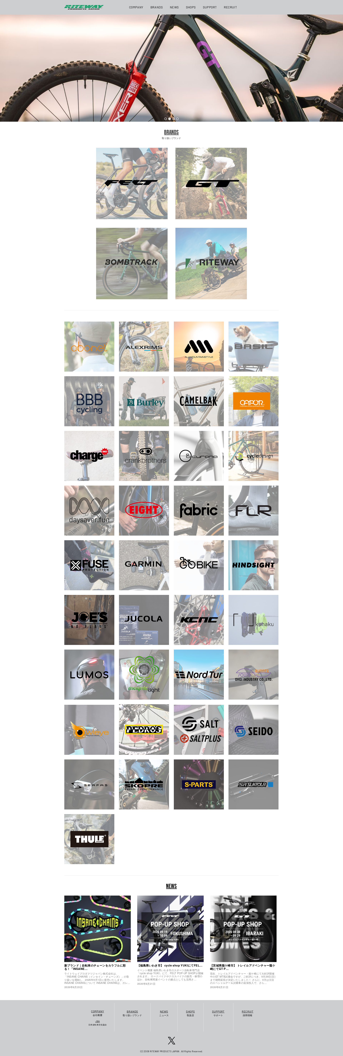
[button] (165, 119)
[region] (171, 68)
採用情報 (247, 1013)
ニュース (164, 1013)
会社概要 (97, 1013)
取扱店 (190, 1013)
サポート (218, 1013)
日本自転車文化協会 (97, 1023)
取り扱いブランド (132, 1013)
